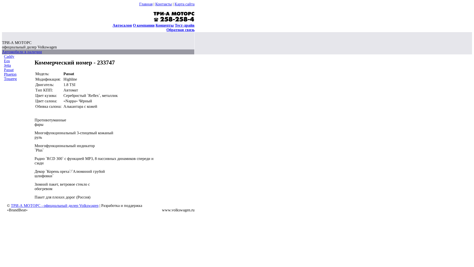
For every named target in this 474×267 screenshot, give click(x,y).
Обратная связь (180, 30)
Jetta (7, 65)
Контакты (163, 4)
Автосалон (122, 25)
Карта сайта (185, 4)
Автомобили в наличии (22, 52)
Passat (9, 70)
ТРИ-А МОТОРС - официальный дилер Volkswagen (55, 205)
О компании (144, 25)
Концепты (165, 25)
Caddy (9, 56)
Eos (7, 61)
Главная (146, 4)
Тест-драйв (185, 25)
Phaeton (10, 74)
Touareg (10, 79)
